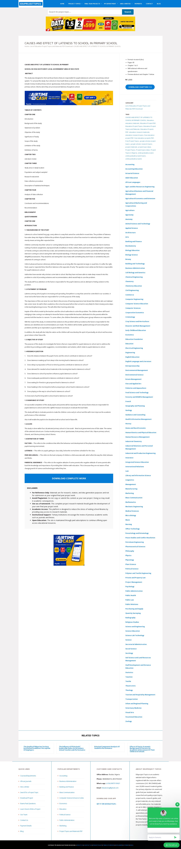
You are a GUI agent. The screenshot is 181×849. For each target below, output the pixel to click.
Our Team (23, 815)
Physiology (129, 560)
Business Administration (135, 268)
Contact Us (24, 820)
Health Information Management (138, 419)
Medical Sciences (132, 511)
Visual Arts (129, 712)
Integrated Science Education (137, 462)
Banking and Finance (133, 241)
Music (127, 520)
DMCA (131, 845)
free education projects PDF (144, 138)
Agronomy (129, 215)
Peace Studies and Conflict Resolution (140, 538)
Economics (63, 803)
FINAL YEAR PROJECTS (92, 3)
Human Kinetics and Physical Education (140, 432)
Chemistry (129, 281)
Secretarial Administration (136, 644)
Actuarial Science (132, 173)
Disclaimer (118, 845)
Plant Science (130, 564)
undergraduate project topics (135, 156)
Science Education (132, 631)
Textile (128, 681)
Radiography (130, 618)
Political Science (131, 569)
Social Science (131, 649)
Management (130, 484)
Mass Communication (133, 498)
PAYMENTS (138, 3)
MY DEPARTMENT (110, 3)
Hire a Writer (24, 787)
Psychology (129, 587)
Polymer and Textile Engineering (138, 573)
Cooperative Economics (134, 313)
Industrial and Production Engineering (140, 453)
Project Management (133, 582)
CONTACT (149, 3)
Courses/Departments (28, 776)
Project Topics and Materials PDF (70, 831)
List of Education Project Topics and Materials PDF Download (51, 46)
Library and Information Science (138, 475)
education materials (132, 123)
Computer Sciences (133, 308)
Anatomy (128, 219)
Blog (22, 831)
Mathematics (130, 502)
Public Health (130, 595)
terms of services (108, 845)
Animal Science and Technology (137, 224)
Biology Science (131, 255)
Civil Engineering (132, 290)
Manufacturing (131, 489)
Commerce (129, 295)
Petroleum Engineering (134, 542)
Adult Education (131, 178)
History (128, 424)
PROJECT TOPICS (74, 3)
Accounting (129, 164)
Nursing (128, 524)
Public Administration (134, 591)
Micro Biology (130, 515)
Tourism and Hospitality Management (140, 695)
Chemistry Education (133, 286)
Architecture (130, 233)
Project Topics (130, 150)
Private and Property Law (135, 578)
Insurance (129, 458)
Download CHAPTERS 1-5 (140, 87)
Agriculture (129, 210)
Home (27, 46)
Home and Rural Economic (135, 428)
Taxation (128, 677)
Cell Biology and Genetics (135, 273)
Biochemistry (130, 246)
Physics (128, 555)
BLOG (159, 3)
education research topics (134, 135)
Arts (127, 237)
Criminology (130, 317)
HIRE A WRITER (125, 3)
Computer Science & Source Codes (71, 798)
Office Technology (132, 529)
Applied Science (131, 228)
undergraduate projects (133, 159)
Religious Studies (132, 622)
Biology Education (132, 250)
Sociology (129, 653)
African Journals (25, 781)
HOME (62, 3)
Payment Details (26, 826)
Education (150, 120)
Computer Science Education (136, 304)
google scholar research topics (141, 144)
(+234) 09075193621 (113, 783)
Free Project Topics (132, 141)
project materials (131, 147)
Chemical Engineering (134, 277)
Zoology (128, 721)
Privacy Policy (97, 845)
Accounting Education (134, 169)
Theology (129, 690)
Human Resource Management (137, 437)
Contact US (88, 845)
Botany (128, 259)
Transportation (131, 699)
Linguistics (129, 480)
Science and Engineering (135, 626)
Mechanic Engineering (134, 507)
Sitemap (126, 845)
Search (127, 12)
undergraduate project (145, 153)
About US (80, 845)
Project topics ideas (143, 150)
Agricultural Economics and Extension (140, 198)
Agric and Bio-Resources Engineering (139, 187)
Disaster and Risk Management (137, 326)
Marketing (129, 493)
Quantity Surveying (133, 613)
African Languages (132, 182)
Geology (128, 410)
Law (127, 471)
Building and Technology (135, 264)
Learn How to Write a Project (30, 809)
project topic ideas (144, 147)
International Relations (134, 467)
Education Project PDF (148, 123)
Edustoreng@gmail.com (110, 788)
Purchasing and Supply (134, 609)
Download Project (26, 798)
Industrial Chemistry (133, 441)
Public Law (129, 600)
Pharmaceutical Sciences (135, 547)
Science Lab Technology (134, 635)
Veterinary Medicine (133, 708)
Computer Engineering (134, 299)
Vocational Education (133, 717)
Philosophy (129, 551)
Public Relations (131, 604)
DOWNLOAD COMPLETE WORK (69, 478)
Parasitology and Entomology (137, 533)
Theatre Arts (130, 686)
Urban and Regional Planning (136, 704)
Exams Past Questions (28, 803)
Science (128, 640)
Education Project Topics (134, 126)
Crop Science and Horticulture (137, 321)
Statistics (129, 672)
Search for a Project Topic (29, 792)
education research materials (139, 132)
